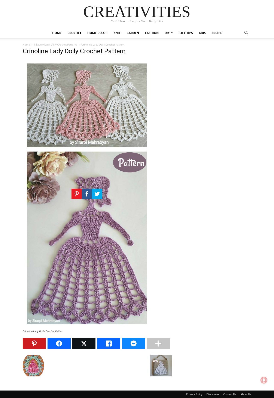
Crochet (74, 33)
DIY (167, 33)
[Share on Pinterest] (34, 343)
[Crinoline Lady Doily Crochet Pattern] (87, 327)
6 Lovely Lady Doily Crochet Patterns (55, 44)
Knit (117, 33)
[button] (246, 33)
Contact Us (229, 394)
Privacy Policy (194, 394)
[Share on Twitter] (83, 343)
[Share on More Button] (158, 343)
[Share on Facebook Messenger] (133, 343)
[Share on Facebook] (59, 343)
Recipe (217, 33)
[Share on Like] (108, 343)
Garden (133, 33)
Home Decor (97, 33)
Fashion (152, 33)
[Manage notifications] (264, 380)
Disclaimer (212, 394)
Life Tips (186, 33)
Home (56, 33)
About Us (245, 394)
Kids (202, 33)
